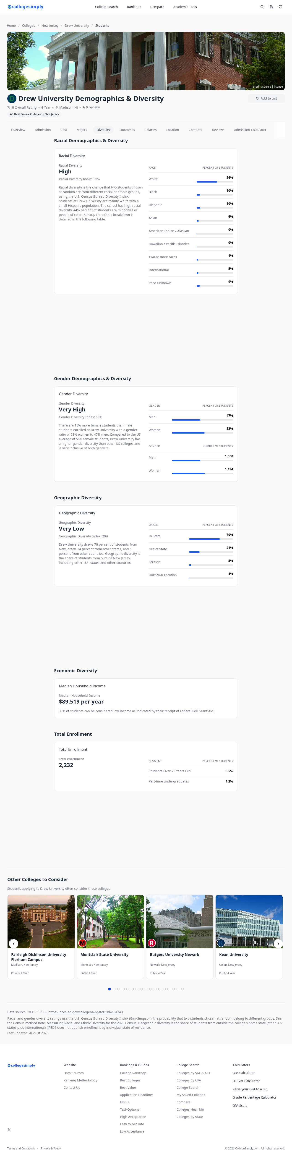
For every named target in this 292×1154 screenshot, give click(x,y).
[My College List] (280, 7)
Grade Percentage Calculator (254, 1097)
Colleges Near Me (190, 1109)
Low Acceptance (132, 1131)
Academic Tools (185, 7)
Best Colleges (130, 1080)
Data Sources (74, 1073)
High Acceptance (133, 1117)
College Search (188, 1087)
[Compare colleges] (271, 7)
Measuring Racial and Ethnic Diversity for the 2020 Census (91, 1023)
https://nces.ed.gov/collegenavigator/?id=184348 (85, 1012)
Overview (18, 130)
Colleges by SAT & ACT (194, 1073)
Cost (63, 130)
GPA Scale (239, 1105)
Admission (43, 130)
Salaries (151, 130)
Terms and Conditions (21, 1148)
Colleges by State (190, 1117)
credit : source (262, 87)
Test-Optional (130, 1109)
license (278, 87)
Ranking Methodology (80, 1080)
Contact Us (72, 1087)
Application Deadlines (137, 1095)
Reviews (218, 130)
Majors (82, 130)
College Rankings (133, 1073)
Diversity (103, 130)
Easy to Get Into (132, 1124)
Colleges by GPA (189, 1080)
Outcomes (127, 130)
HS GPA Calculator (246, 1081)
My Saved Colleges (191, 1095)
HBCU (124, 1102)
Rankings (134, 7)
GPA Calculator (243, 1072)
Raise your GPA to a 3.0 (249, 1089)
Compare (157, 7)
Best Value (128, 1087)
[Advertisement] (28, 205)
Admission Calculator (250, 130)
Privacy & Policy (51, 1148)
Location (172, 130)
